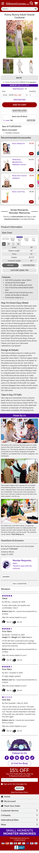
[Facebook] (7, 758)
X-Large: (6, 120)
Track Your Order (12, 806)
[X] (12, 758)
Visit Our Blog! (20, 763)
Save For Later (19, 111)
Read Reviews (18, 89)
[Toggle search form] (31, 3)
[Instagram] (22, 758)
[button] (36, 3)
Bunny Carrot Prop (18, 192)
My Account (10, 801)
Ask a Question (19, 584)
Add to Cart (19, 105)
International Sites (10, 820)
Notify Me (31, 120)
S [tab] (3, 244)
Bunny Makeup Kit (18, 143)
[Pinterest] (17, 758)
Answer (6, 577)
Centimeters (28, 265)
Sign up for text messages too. (15, 784)
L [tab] (13, 244)
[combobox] (17, 9)
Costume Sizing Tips (19, 270)
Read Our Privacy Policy (19, 792)
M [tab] (8, 244)
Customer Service (10, 810)
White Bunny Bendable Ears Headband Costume (19, 162)
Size (3, 91)
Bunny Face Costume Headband (19, 177)
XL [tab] (18, 244)
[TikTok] (32, 758)
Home (7, 796)
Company (6, 815)
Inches (10, 265)
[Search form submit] (36, 9)
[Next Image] (36, 39)
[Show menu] (3, 3)
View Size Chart (19, 99)
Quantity (32, 91)
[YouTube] (27, 758)
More (3, 824)
